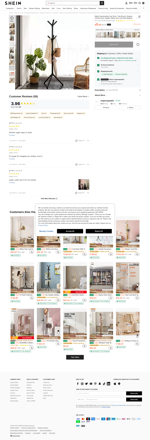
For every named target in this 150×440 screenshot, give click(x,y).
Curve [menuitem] (59, 8)
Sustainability (14, 385)
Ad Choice (52, 433)
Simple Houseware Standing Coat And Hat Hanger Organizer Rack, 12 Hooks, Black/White (101, 249)
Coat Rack (55, 13)
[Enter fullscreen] (87, 88)
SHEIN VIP (30, 398)
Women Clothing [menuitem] (34, 8)
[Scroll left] (141, 8)
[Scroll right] (143, 8)
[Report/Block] (88, 140)
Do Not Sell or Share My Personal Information (23, 430)
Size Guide (30, 395)
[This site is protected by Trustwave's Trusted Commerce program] (77, 426)
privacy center (106, 407)
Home (11, 13)
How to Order (31, 390)
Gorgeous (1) (81, 113)
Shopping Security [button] (107, 71)
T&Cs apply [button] (104, 67)
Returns (29, 385)
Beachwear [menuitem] (46, 8)
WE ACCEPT (80, 415)
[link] (131, 3)
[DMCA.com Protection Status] (83, 426)
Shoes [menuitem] (76, 8)
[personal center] (126, 3)
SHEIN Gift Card (48, 395)
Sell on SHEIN (31, 401)
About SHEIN (14, 382)
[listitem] (98, 35)
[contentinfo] (109, 420)
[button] (139, 3)
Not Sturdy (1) (58, 117)
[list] (93, 383)
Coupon (45, 393)
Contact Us (46, 382)
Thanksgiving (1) (55, 113)
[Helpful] (76, 140)
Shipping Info (31, 382)
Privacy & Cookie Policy (119, 405)
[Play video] (52, 52)
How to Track (30, 393)
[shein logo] (13, 3)
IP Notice (28, 433)
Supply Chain (14, 390)
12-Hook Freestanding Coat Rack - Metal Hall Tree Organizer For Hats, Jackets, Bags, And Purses (22, 295)
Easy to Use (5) (68, 113)
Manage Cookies (43, 428)
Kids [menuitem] (53, 8)
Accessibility (36, 433)
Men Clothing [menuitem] (67, 8)
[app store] (115, 384)
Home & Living (18, 13)
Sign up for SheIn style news (87, 389)
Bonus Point (46, 388)
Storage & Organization (31, 13)
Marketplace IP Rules (16, 433)
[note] (22, 245)
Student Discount (15, 395)
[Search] (102, 3)
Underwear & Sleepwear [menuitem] (88, 8)
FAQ (44, 398)
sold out (114, 44)
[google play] (119, 384)
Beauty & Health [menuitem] (131, 8)
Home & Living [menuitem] (103, 8)
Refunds (29, 388)
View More (75, 357)
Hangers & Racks (45, 13)
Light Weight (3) (15, 117)
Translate (12, 135)
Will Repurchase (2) (16, 113)
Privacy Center (14, 428)
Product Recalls (48, 390)
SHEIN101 (13, 398)
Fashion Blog (14, 401)
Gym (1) (44, 113)
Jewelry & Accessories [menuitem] (117, 8)
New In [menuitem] (19, 8)
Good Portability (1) (32, 113)
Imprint (45, 433)
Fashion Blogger (15, 388)
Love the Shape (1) (44, 117)
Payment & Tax (47, 385)
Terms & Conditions (45, 430)
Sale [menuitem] (25, 8)
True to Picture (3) (29, 117)
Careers (12, 393)
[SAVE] (138, 45)
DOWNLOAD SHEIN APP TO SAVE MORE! (126, 379)
